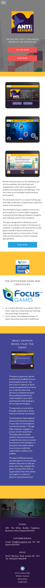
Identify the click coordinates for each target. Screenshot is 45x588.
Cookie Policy (22, 582)
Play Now (22, 58)
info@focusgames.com (21, 542)
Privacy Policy (22, 579)
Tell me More (22, 50)
